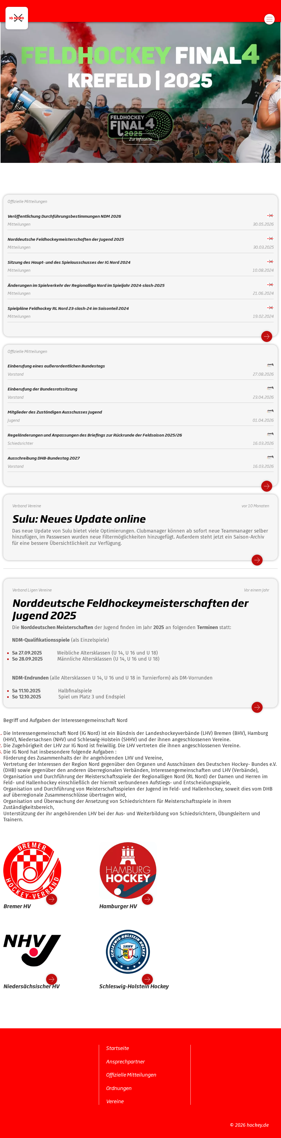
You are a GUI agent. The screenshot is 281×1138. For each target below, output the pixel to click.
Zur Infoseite (140, 139)
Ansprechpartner (125, 1061)
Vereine (114, 1101)
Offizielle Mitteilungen (131, 1074)
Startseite (117, 1047)
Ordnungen (118, 1087)
